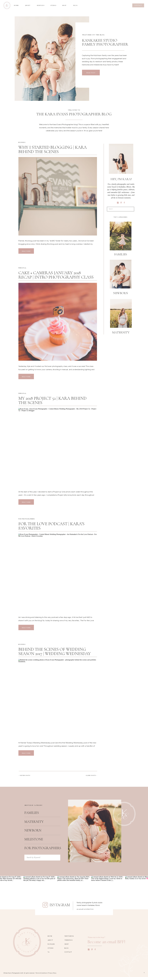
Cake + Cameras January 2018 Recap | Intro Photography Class (56, 275)
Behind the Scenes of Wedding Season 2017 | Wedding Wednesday (54, 651)
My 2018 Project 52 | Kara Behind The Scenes (52, 400)
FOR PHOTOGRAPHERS (26, 518)
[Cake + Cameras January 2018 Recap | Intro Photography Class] (57, 321)
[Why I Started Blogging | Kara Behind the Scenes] (57, 196)
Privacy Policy (52, 973)
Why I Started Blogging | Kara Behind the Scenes (52, 149)
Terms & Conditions (41, 973)
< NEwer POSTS (24, 775)
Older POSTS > (91, 775)
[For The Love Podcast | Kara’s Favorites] (57, 572)
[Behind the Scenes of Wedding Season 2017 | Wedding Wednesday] (57, 698)
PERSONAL (22, 267)
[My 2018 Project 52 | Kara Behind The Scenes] (57, 447)
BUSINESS (21, 142)
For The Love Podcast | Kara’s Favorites (51, 526)
